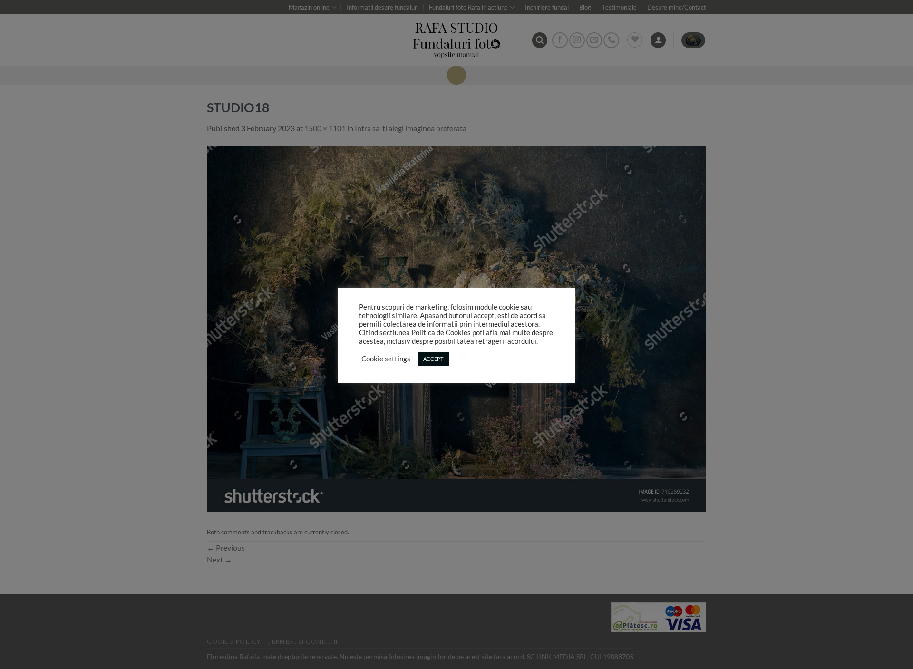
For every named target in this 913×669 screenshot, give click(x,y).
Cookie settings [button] (385, 359)
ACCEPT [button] (433, 359)
